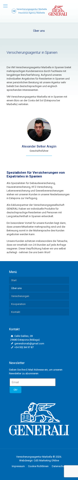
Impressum (18, 466)
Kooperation (18, 304)
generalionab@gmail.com (29, 343)
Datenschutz (59, 466)
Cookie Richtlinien (38, 466)
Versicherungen (20, 296)
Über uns (16, 288)
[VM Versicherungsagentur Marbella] (39, 10)
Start (14, 280)
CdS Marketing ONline (46, 460)
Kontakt (15, 311)
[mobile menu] (5, 6)
